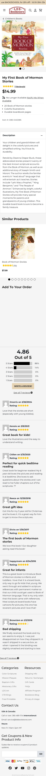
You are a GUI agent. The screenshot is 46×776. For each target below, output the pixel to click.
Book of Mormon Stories (14, 262)
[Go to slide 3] (16, 279)
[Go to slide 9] (35, 279)
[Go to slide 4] (19, 279)
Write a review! (23, 386)
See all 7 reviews (22, 392)
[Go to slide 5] (22, 279)
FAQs (27, 686)
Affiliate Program (33, 690)
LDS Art (5, 690)
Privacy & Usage (32, 699)
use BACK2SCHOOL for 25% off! (15, 2)
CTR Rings (6, 695)
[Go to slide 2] (23, 69)
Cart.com (31, 775)
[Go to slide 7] (28, 279)
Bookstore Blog (32, 695)
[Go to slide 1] (20, 69)
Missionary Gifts (9, 686)
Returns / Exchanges (34, 678)
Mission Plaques (9, 678)
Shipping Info (31, 674)
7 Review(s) (20, 86)
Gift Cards (29, 682)
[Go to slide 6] (25, 279)
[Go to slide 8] (31, 279)
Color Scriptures (9, 674)
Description (9, 135)
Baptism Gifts (8, 682)
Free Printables (9, 699)
